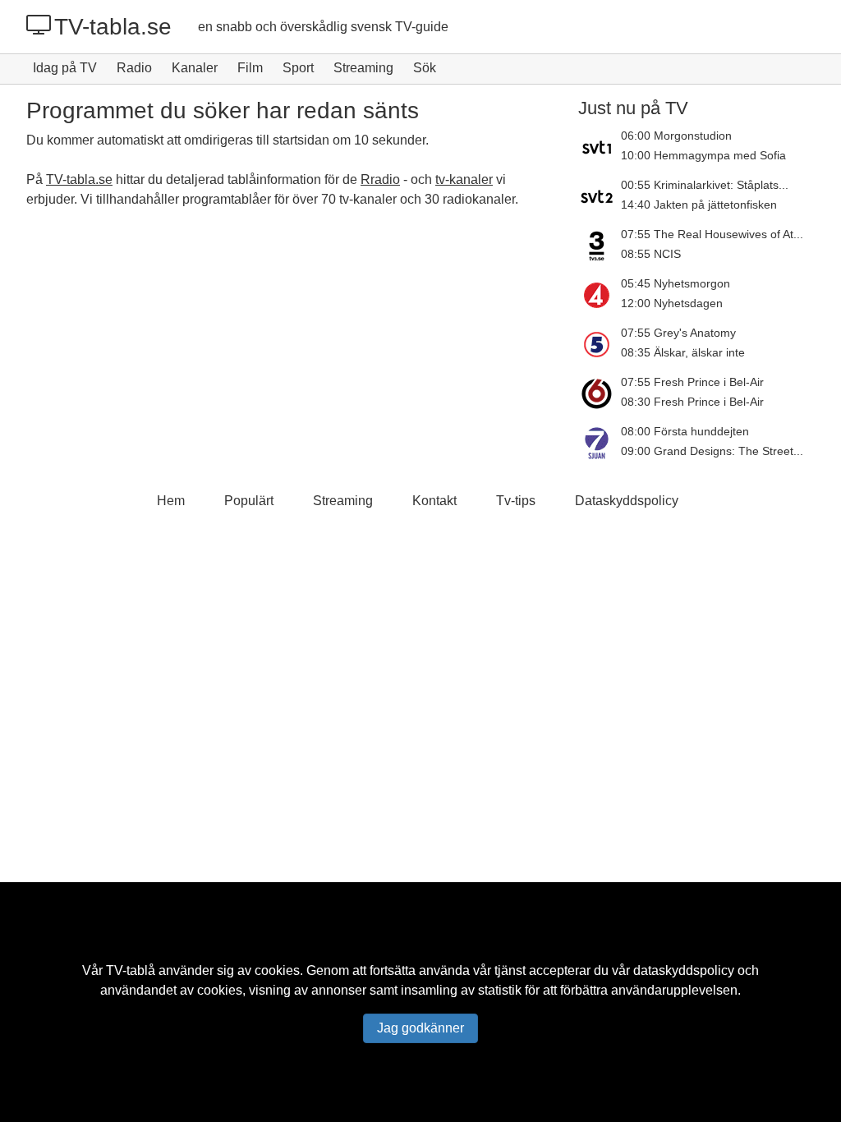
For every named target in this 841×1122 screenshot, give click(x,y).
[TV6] (599, 393)
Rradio (380, 179)
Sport (298, 68)
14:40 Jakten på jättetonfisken (699, 204)
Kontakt (434, 501)
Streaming (363, 68)
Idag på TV (65, 68)
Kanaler (195, 68)
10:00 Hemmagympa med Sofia (703, 155)
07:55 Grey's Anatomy (678, 332)
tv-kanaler (464, 179)
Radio (134, 68)
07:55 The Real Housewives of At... (712, 234)
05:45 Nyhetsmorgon (675, 283)
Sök (424, 68)
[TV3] (599, 245)
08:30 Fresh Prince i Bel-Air (692, 401)
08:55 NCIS (651, 253)
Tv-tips (515, 501)
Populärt (248, 501)
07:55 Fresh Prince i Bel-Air (692, 382)
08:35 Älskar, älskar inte (683, 352)
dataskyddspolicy (683, 970)
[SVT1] (599, 147)
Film (250, 68)
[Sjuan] (599, 442)
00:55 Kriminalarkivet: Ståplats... (704, 184)
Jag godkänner (420, 1028)
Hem (171, 501)
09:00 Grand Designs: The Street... (712, 451)
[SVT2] (599, 196)
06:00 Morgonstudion (676, 135)
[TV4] (599, 295)
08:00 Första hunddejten (685, 431)
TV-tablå (130, 970)
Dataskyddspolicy (626, 501)
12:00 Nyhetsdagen (672, 303)
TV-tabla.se (113, 26)
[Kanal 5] (599, 344)
